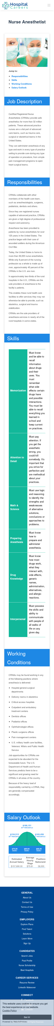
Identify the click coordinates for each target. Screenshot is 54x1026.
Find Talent (27, 929)
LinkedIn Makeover (27, 987)
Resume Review (27, 982)
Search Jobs (27, 955)
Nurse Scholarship (27, 965)
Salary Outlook (19, 87)
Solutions (27, 933)
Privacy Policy (27, 911)
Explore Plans (27, 924)
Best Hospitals (27, 970)
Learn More (27, 938)
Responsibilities (20, 76)
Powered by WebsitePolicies (14, 1022)
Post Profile (27, 960)
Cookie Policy (9, 1010)
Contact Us (27, 902)
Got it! (27, 1017)
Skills (14, 80)
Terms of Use (27, 906)
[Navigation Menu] (49, 5)
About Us (27, 897)
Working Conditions (22, 83)
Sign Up (27, 943)
